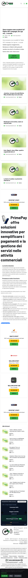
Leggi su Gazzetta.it (14, 56)
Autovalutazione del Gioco (7, 557)
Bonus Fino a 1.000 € (14, 363)
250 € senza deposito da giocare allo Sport (14, 338)
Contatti (15, 557)
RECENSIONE (14, 204)
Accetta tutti (4, 575)
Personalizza (18, 575)
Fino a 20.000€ (14, 387)
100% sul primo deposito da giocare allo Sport (14, 202)
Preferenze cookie (23, 557)
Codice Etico (21, 556)
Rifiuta (11, 575)
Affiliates (17, 532)
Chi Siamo (5, 556)
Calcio (5, 37)
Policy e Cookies (13, 556)
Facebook (17, 534)
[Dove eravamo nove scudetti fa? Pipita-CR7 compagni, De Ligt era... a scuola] (14, 13)
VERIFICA (14, 208)
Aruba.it (25, 542)
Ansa (12, 433)
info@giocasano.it (23, 543)
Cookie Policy (4, 572)
